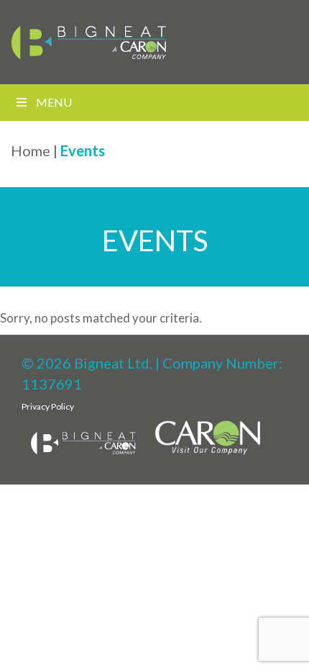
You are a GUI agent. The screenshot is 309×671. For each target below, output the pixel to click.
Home (30, 150)
